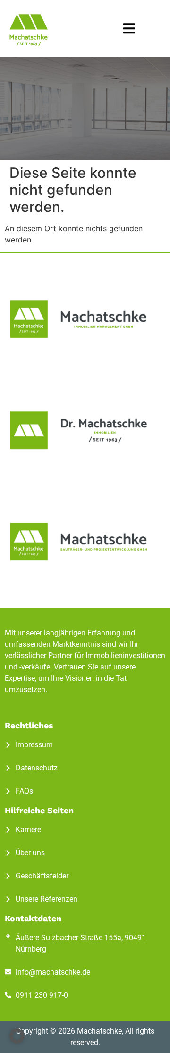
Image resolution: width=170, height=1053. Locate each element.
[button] (129, 28)
